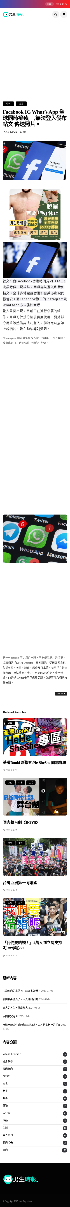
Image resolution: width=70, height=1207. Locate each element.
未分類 (6, 1113)
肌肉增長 (8, 1142)
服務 (5, 1105)
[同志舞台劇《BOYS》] (35, 797)
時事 (8, 104)
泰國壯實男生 (10, 1016)
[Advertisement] (35, 56)
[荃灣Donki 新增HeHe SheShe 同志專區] (35, 737)
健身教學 (8, 1061)
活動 (5, 1120)
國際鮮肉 (8, 1068)
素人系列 (8, 1135)
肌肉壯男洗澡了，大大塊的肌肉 (20, 999)
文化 (10, 783)
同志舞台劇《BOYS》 (21, 822)
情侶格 (6, 1076)
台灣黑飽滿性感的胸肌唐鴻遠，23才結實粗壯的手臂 (31, 1024)
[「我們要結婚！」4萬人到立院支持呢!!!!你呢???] (35, 917)
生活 (21, 104)
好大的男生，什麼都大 (15, 1007)
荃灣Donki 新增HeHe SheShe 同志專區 (35, 762)
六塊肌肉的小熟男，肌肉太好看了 (21, 990)
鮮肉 (20, 903)
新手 (5, 1091)
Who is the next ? (11, 1054)
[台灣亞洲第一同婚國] (35, 857)
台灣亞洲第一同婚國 (22, 882)
